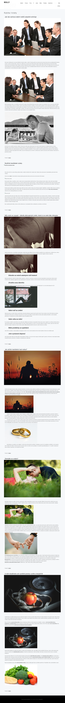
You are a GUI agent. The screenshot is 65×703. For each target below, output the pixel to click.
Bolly (7, 2)
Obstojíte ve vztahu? (11, 458)
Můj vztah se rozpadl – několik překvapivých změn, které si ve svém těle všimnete (31, 215)
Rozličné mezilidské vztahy (13, 163)
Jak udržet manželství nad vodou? (16, 349)
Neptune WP (41, 699)
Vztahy (9, 157)
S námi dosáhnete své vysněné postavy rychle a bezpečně (24, 574)
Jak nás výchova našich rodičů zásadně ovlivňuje (20, 17)
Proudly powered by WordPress (25, 699)
